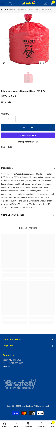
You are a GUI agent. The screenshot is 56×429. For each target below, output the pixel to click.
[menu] (2, 3)
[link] (14, 270)
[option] (28, 39)
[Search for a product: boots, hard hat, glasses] (10, 3)
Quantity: (5, 114)
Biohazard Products (16, 9)
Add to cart (28, 127)
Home (3, 9)
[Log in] (45, 3)
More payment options (28, 142)
